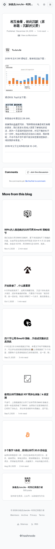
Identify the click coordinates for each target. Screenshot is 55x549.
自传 (15, 124)
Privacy (33, 515)
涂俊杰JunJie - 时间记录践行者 (21, 4)
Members (14, 515)
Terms (42, 515)
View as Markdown (29, 35)
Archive (24, 515)
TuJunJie (16, 50)
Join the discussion (39, 172)
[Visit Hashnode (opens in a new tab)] (27, 535)
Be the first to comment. (35, 181)
